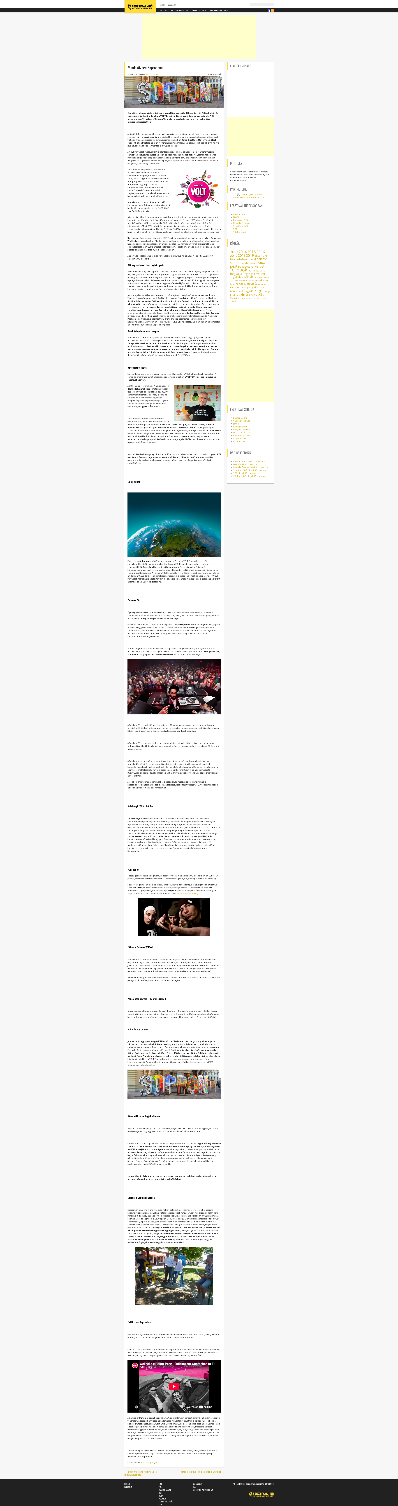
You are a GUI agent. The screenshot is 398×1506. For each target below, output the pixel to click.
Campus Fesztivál (241, 420)
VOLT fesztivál (152, 74)
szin (242, 294)
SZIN (226, 10)
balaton (234, 259)
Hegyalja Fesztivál (254, 274)
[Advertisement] (199, 37)
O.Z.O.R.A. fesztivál (242, 432)
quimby (250, 287)
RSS (194, 1486)
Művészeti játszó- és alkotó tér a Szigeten (202, 1472)
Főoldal (161, 4)
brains (252, 262)
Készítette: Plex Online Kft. (203, 1489)
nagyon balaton (244, 283)
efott (260, 266)
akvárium (261, 255)
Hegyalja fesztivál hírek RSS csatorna (250, 467)
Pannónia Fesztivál (242, 435)
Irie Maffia (250, 280)
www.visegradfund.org (187, 893)
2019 (250, 255)
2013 (234, 251)
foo (249, 270)
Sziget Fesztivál (240, 226)
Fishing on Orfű (240, 426)
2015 (142, 1462)
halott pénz (258, 270)
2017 (234, 255)
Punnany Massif (238, 287)
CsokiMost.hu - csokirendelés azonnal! (250, 197)
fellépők (150, 1462)
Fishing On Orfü (240, 220)
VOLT (167, 10)
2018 (241, 255)
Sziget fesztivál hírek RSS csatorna (249, 470)
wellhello (258, 298)
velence (250, 295)
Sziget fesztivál (215, 10)
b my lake (244, 263)
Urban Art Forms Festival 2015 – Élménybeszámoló (141, 1473)
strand (239, 291)
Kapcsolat (172, 4)
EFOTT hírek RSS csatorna (245, 464)
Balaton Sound (177, 10)
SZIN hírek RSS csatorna (244, 473)
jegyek (258, 280)
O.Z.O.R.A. (202, 10)
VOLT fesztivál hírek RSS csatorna (249, 476)
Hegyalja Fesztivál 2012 (241, 277)
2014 (243, 251)
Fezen (194, 10)
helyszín (242, 281)
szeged (247, 291)
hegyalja (236, 274)
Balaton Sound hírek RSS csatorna (249, 461)
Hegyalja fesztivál (241, 223)
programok (263, 284)
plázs (255, 283)
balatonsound (247, 259)
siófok (258, 287)
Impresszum (197, 1483)
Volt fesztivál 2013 (245, 298)
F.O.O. (161, 10)
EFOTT (188, 10)
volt (157, 1462)
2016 (260, 251)
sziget (258, 290)
